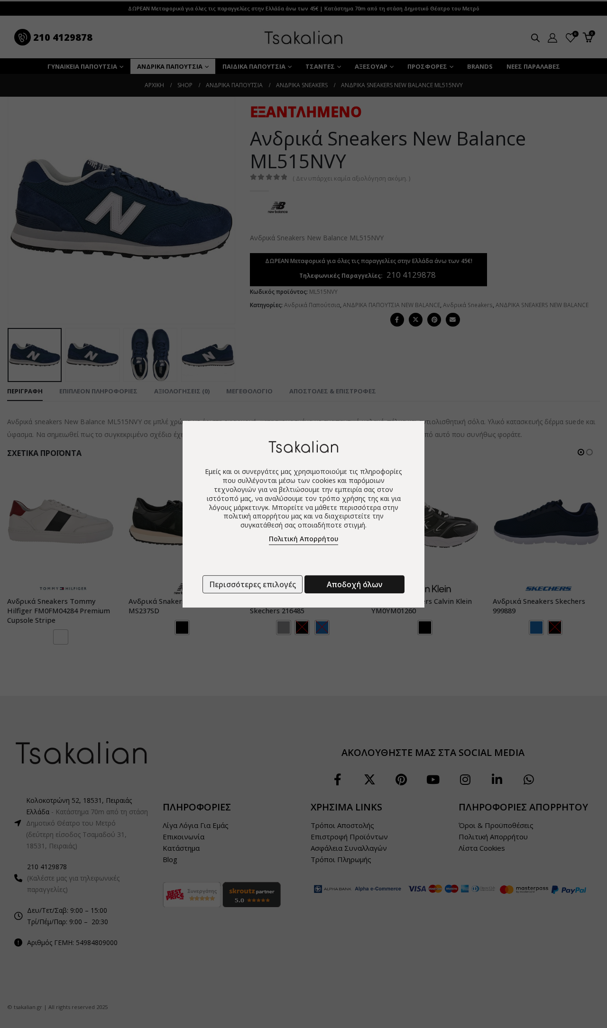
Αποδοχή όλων (354, 584)
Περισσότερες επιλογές (252, 584)
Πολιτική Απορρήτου (303, 538)
